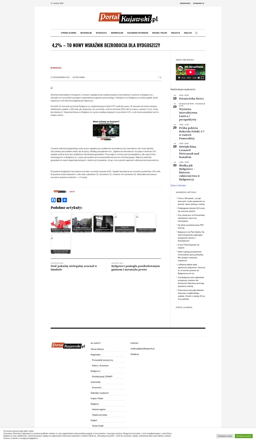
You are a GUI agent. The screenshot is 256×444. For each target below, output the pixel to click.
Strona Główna (97, 349)
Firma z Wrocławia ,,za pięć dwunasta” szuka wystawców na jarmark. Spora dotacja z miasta (191, 201)
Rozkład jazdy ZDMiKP (102, 376)
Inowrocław (96, 382)
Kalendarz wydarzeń (100, 393)
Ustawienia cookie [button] (225, 436)
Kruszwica (96, 387)
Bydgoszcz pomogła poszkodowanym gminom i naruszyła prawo (135, 267)
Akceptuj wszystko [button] (243, 436)
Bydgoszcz (56, 68)
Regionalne (95, 354)
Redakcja (135, 354)
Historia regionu (99, 409)
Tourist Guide (97, 426)
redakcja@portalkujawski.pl (142, 348)
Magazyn (95, 404)
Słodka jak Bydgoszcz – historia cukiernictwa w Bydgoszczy (189, 172)
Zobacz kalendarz (178, 185)
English (94, 420)
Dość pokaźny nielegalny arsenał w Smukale (74, 267)
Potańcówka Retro (191, 98)
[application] (190, 72)
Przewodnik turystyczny (102, 360)
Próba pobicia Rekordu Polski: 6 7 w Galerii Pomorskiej (191, 133)
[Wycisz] (198, 77)
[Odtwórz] (179, 77)
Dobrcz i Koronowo (100, 365)
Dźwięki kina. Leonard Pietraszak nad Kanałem (189, 152)
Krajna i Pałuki (97, 398)
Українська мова (99, 415)
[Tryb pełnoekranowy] (202, 77)
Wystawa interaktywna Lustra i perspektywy (188, 114)
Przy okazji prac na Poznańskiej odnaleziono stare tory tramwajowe (191, 218)
